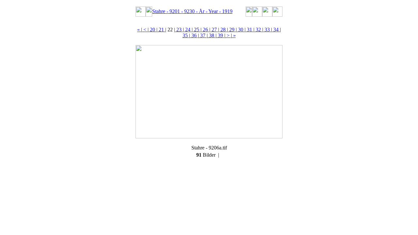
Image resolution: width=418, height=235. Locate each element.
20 (152, 29)
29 (232, 29)
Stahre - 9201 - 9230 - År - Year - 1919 (192, 11)
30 (241, 29)
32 (258, 29)
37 (203, 35)
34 (276, 29)
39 (220, 35)
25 (197, 29)
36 (194, 35)
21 (161, 29)
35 (186, 35)
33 (267, 29)
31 (249, 29)
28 (223, 29)
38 (212, 35)
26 (205, 29)
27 (214, 29)
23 (179, 29)
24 (188, 29)
